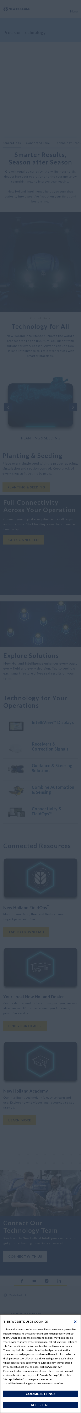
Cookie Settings (40, 1394)
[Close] (75, 1321)
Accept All (40, 1405)
